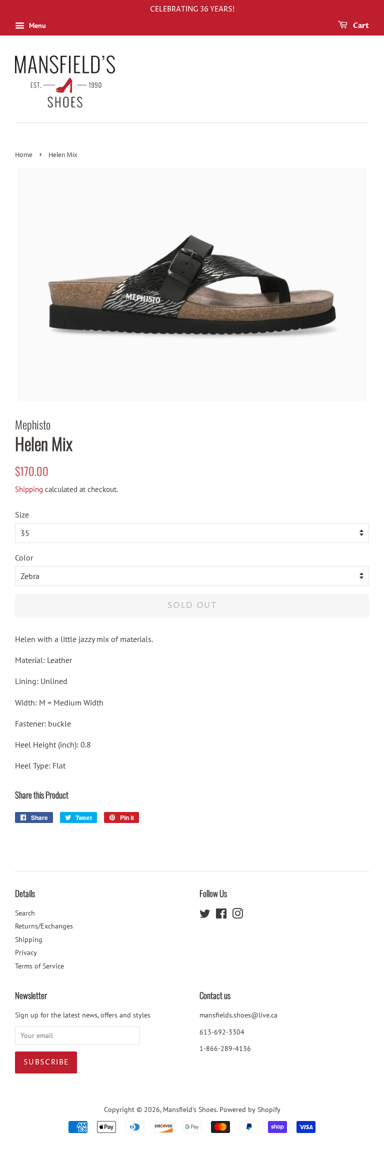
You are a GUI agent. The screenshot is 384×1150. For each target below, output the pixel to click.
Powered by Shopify (250, 1109)
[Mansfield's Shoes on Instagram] (237, 915)
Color (24, 557)
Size (22, 515)
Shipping (29, 489)
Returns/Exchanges (44, 926)
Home (23, 155)
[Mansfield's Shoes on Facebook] (221, 915)
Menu (36, 25)
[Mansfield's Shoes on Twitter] (205, 915)
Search (25, 913)
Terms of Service (39, 966)
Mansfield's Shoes (189, 1109)
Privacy (26, 952)
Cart (360, 25)
